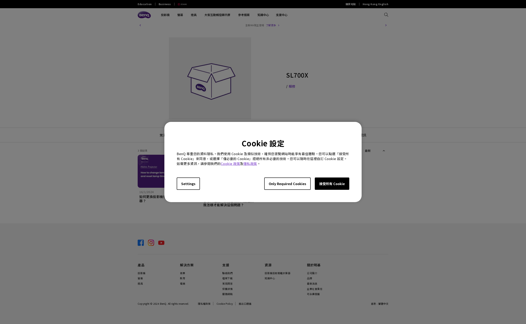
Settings (188, 183)
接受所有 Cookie (332, 183)
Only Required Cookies (287, 183)
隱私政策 (250, 163)
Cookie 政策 (230, 163)
